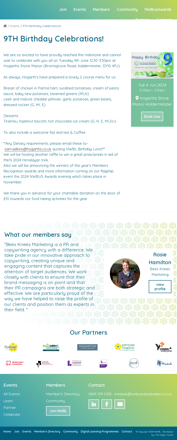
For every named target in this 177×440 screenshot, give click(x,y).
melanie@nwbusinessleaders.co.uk (143, 394)
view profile (160, 286)
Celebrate (11, 414)
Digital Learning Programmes (100, 431)
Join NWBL (58, 411)
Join (16, 431)
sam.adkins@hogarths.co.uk (28, 149)
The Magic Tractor (164, 435)
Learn (8, 401)
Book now (152, 116)
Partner (9, 407)
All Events (11, 394)
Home (7, 431)
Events (26, 431)
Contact (127, 431)
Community (55, 401)
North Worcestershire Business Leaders (24, 9)
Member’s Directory (62, 394)
